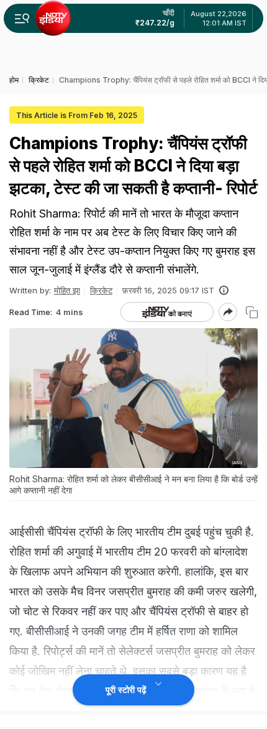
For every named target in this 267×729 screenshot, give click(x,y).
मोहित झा (67, 290)
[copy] (252, 312)
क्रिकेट (101, 290)
